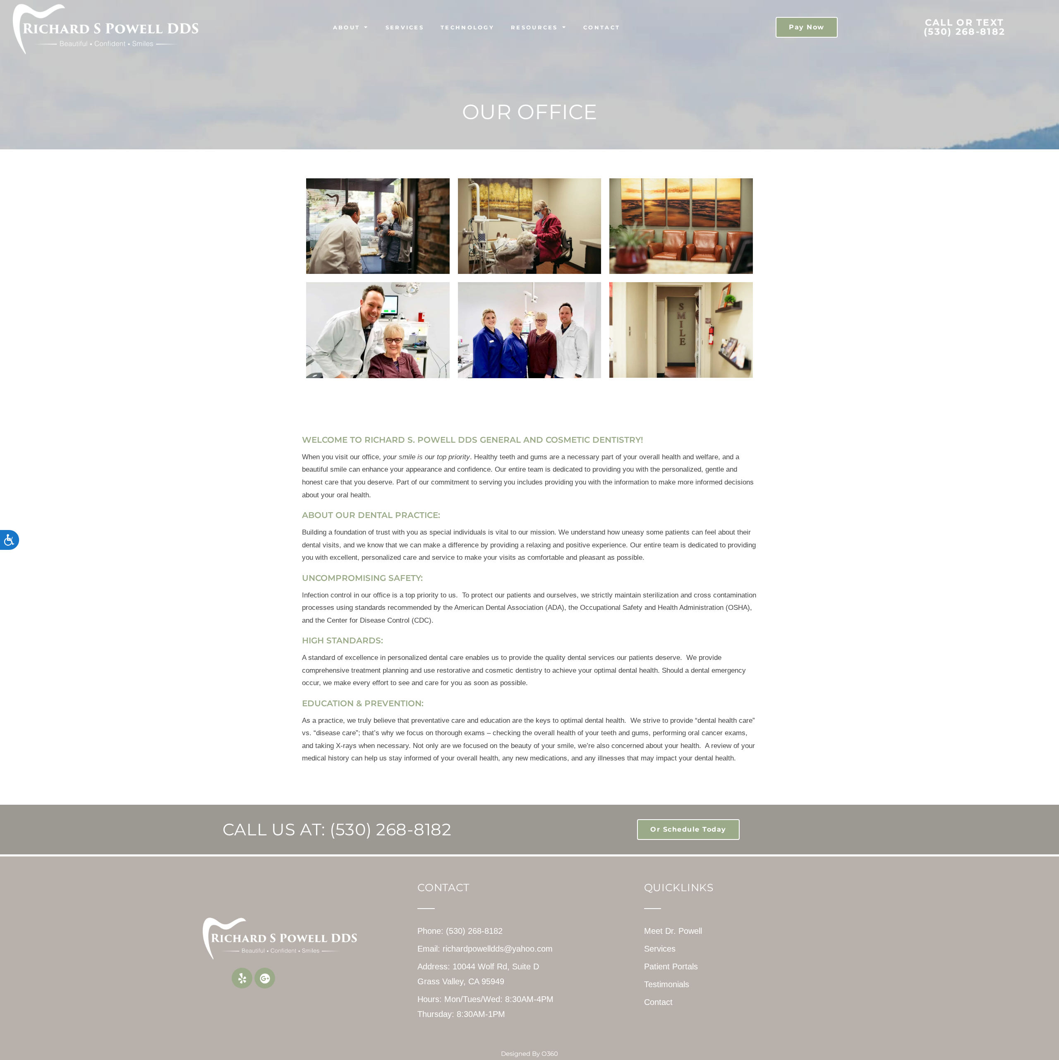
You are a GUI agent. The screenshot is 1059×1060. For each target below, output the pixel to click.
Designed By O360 (529, 1054)
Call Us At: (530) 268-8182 (337, 829)
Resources (534, 27)
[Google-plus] (264, 978)
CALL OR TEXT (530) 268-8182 (964, 27)
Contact (601, 27)
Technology (467, 27)
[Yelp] (242, 978)
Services (405, 27)
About (346, 27)
